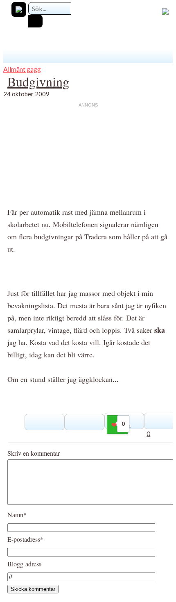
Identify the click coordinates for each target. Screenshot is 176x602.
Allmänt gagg (22, 69)
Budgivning (38, 81)
